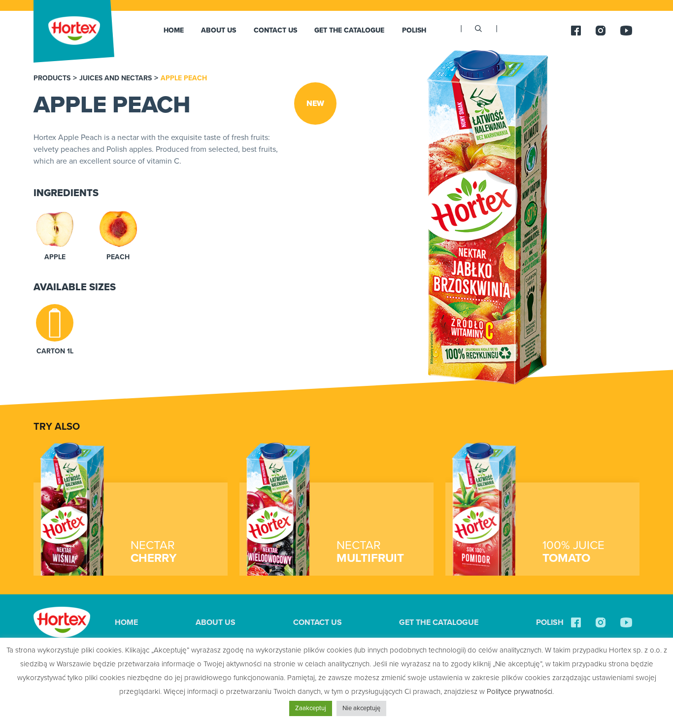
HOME (174, 30)
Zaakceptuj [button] (310, 708)
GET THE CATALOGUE (349, 30)
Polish (414, 30)
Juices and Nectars (115, 78)
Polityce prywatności (519, 691)
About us (218, 30)
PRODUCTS (52, 78)
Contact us (275, 30)
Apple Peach (184, 78)
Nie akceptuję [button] (361, 708)
